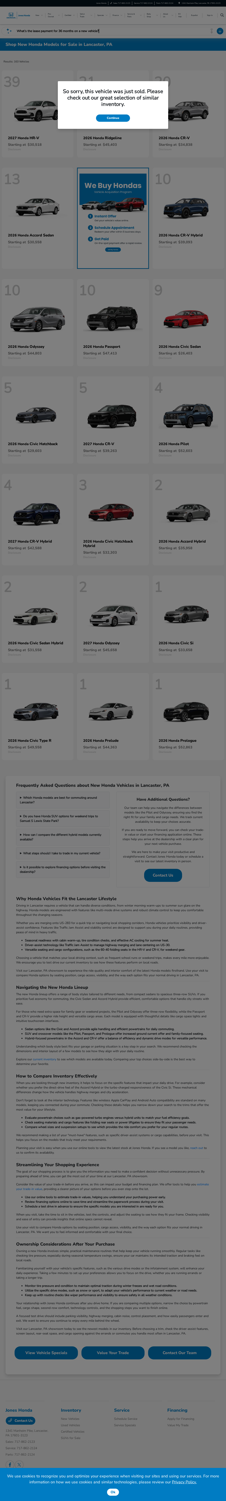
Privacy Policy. (184, 1482)
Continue (113, 118)
